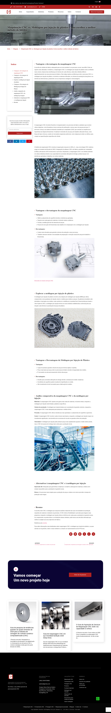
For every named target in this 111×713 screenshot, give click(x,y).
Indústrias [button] (41, 11)
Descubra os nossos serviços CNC (43, 280)
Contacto (78, 11)
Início (20, 11)
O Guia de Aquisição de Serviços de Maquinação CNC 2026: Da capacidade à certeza (88, 627)
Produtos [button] (51, 11)
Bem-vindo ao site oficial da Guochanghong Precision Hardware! (28, 3)
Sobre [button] (69, 11)
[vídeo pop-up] (16, 569)
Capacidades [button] (30, 11)
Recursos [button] (61, 11)
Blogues (15, 49)
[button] (99, 1)
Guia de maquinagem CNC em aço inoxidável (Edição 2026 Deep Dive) (54, 636)
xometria (44, 523)
